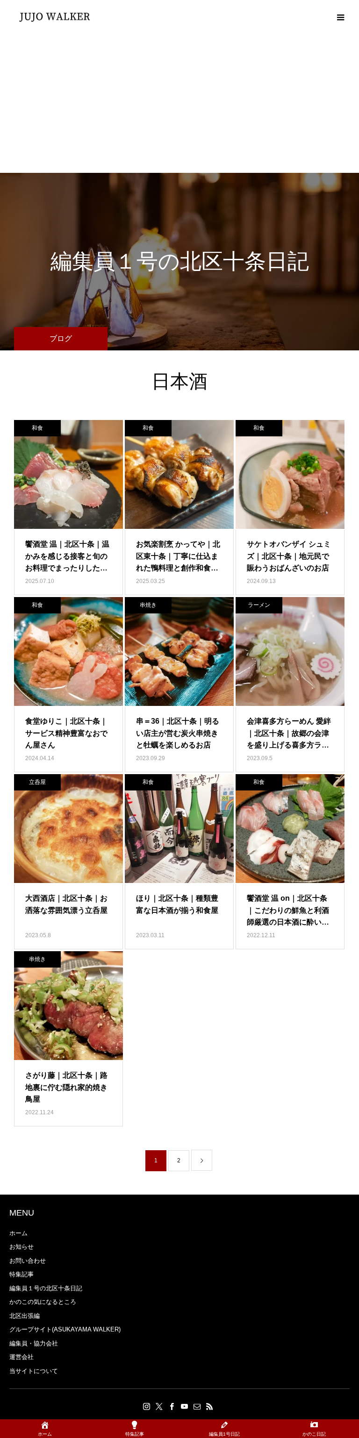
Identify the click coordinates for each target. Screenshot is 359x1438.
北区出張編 (24, 1315)
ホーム (18, 1233)
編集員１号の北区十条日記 (45, 1288)
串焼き (148, 605)
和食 (37, 428)
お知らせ (21, 1246)
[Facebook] (171, 1406)
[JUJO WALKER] (55, 16)
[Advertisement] (179, 102)
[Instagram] (146, 1406)
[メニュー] (340, 16)
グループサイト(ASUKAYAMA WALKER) (65, 1329)
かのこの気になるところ (42, 1301)
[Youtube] (184, 1406)
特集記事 (21, 1274)
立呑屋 (37, 782)
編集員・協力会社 (33, 1343)
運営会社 (21, 1356)
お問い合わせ (27, 1260)
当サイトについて (33, 1370)
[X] (159, 1406)
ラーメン (259, 605)
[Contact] (196, 1406)
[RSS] (209, 1406)
